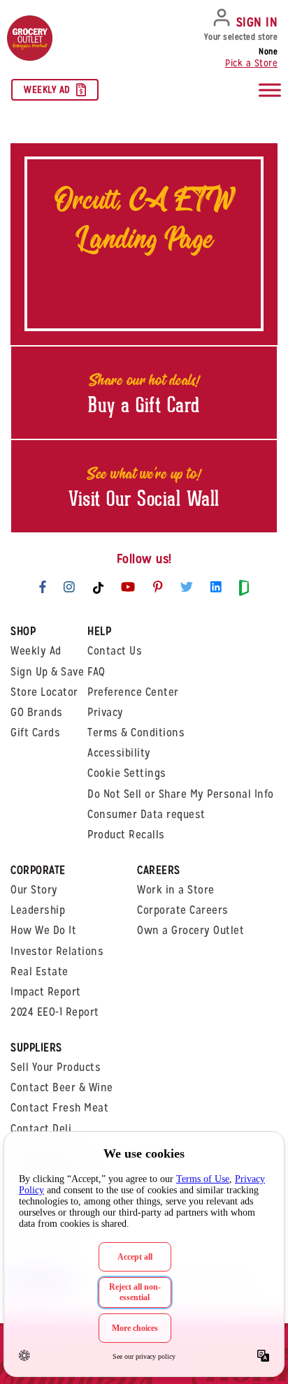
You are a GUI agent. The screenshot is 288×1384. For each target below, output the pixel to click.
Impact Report (45, 991)
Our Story (34, 889)
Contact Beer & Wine (61, 1087)
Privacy (105, 712)
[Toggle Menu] (270, 90)
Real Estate (39, 971)
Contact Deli (40, 1128)
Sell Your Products (55, 1067)
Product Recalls (126, 834)
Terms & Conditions (136, 732)
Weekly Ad (47, 89)
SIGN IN (257, 22)
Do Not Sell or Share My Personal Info (180, 794)
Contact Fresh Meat (59, 1107)
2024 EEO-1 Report (54, 1012)
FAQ (96, 671)
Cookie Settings (126, 773)
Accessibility (119, 752)
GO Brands (36, 712)
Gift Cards (35, 732)
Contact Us (114, 650)
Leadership (37, 910)
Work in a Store (176, 889)
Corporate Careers (183, 910)
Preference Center (133, 692)
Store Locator (44, 692)
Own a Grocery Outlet (190, 930)
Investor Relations (56, 951)
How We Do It (43, 930)
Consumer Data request (146, 814)
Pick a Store (251, 63)
